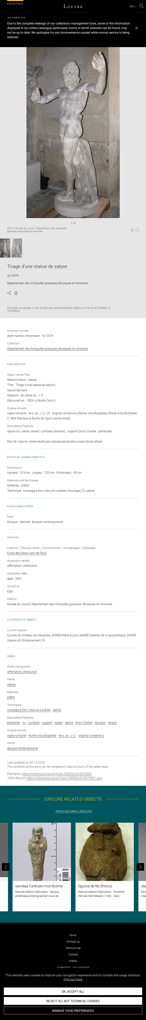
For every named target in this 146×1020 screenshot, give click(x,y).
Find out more (73, 979)
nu (24, 722)
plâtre (11, 697)
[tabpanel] (73, 867)
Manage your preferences (73, 1011)
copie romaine (16, 735)
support (47, 722)
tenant (112, 722)
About (73, 935)
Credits (73, 960)
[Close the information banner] (136, 28)
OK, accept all (73, 991)
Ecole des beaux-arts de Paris (27, 553)
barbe (58, 722)
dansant (100, 722)
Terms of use (73, 948)
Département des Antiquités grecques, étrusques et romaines (47, 348)
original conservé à (91, 735)
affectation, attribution (22, 672)
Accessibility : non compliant (73, 967)
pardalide (13, 722)
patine (57, 710)
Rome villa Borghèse (42, 735)
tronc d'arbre (83, 722)
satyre (69, 722)
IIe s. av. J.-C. (67, 735)
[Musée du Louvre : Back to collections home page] (73, 6)
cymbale (34, 722)
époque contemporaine (22, 748)
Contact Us (73, 941)
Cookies (73, 954)
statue (11, 684)
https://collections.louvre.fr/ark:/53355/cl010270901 (57, 774)
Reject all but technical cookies (73, 1001)
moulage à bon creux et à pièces (28, 710)
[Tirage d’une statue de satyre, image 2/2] (17, 248)
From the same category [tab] (74, 811)
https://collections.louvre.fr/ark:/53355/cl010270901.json (64, 778)
